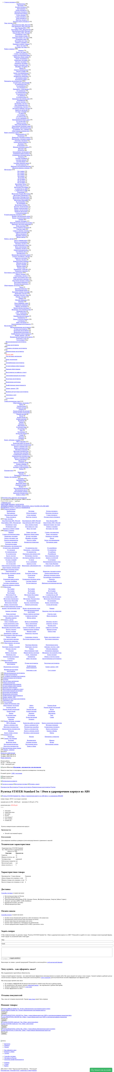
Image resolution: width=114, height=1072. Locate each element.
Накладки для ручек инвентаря (21, 224)
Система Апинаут (21, 160)
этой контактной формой (54, 962)
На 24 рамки (21, 182)
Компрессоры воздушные (21, 316)
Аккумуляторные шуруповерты (21, 324)
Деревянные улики (21, 34)
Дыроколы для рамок (21, 63)
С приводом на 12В (21, 189)
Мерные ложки (21, 266)
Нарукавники (21, 8)
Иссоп (21, 416)
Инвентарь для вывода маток (21, 137)
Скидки (6, 1053)
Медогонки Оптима (21, 205)
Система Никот (21, 161)
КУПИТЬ (4, 1013)
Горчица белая (21, 406)
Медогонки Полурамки (21, 187)
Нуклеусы (21, 150)
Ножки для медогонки (21, 210)
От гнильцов (21, 87)
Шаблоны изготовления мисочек (21, 166)
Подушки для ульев (21, 47)
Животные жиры (21, 483)
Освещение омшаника (21, 305)
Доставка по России (10, 1058)
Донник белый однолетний (21, 412)
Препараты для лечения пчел (13, 81)
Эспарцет (21, 438)
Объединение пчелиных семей (21, 126)
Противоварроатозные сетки (21, 119)
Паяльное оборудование (13, 369)
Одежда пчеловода (10, 2)
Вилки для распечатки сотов (21, 218)
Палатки (21, 301)
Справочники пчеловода (20, 454)
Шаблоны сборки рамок (21, 57)
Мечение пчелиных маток (21, 147)
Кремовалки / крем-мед (21, 269)
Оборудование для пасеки (12, 285)
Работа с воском (20, 274)
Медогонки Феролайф (21, 200)
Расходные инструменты (21, 330)
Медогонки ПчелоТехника (21, 198)
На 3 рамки (20, 173)
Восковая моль (20, 480)
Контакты (7, 1044)
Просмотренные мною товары (12, 748)
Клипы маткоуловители (21, 142)
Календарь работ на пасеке (21, 443)
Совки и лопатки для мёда (21, 230)
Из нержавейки (20, 202)
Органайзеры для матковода (21, 152)
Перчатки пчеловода (21, 12)
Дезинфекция (21, 100)
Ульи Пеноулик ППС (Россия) (21, 24)
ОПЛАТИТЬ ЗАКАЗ (28, 506)
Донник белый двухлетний (21, 411)
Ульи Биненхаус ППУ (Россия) (21, 26)
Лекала (21, 68)
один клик (28, 987)
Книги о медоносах (21, 459)
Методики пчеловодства (20, 451)
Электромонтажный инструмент (16, 375)
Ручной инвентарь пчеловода (13, 214)
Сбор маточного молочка (21, 279)
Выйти (6, 1066)
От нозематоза (21, 90)
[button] (101, 1070)
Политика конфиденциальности (14, 1059)
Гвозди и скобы (21, 71)
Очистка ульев (20, 229)
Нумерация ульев (21, 39)
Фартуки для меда (21, 20)
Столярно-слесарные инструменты (16, 348)
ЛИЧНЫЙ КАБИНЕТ (7, 506)
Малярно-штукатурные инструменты (21, 337)
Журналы (21, 461)
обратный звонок (33, 985)
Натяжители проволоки (21, 76)
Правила (7, 1045)
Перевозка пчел (21, 311)
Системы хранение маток (21, 163)
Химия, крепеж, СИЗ (21, 335)
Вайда (21, 404)
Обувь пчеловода (21, 10)
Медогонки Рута (21, 185)
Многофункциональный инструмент (21, 222)
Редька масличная (21, 433)
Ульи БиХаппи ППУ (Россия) (21, 31)
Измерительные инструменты (15, 351)
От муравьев (21, 115)
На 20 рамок (21, 181)
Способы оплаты (6, 915)
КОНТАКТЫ (20, 504)
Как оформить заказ (10, 1050)
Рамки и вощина (9, 49)
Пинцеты (21, 156)
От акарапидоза (21, 94)
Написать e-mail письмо (8, 753)
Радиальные (21, 192)
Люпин (21, 422)
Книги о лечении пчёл (21, 446)
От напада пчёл (21, 116)
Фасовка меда (21, 253)
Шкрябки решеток (21, 235)
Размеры (6, 1062)
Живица (20, 482)
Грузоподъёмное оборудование (15, 366)
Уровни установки (21, 42)
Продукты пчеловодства (20, 493)
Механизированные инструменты (20, 327)
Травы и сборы (20, 494)
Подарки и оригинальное (21, 467)
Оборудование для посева (21, 403)
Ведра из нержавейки (20, 242)
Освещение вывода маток (21, 153)
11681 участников (16, 773)
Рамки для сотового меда (20, 277)
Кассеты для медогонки (21, 206)
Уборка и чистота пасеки (20, 319)
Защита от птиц (21, 123)
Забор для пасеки (21, 322)
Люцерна (21, 424)
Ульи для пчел (8, 23)
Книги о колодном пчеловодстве (21, 445)
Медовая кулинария (21, 449)
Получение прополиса (21, 282)
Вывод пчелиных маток (11, 132)
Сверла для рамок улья (21, 65)
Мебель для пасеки (21, 306)
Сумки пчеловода (20, 16)
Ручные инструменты (20, 329)
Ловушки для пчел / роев (21, 295)
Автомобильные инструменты (15, 362)
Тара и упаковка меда (20, 240)
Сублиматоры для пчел (21, 107)
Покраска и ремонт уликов (21, 44)
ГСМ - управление (21, 313)
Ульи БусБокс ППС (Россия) (21, 33)
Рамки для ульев (21, 52)
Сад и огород (21, 340)
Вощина (20, 50)
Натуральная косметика (21, 488)
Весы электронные (21, 247)
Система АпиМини (21, 158)
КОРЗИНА (18, 506)
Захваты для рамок (21, 221)
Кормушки (21, 472)
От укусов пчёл (21, 121)
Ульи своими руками (21, 36)
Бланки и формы (21, 464)
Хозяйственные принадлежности (21, 333)
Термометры (21, 317)
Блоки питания (21, 314)
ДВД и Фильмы (21, 441)
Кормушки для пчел (21, 293)
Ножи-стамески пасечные (21, 227)
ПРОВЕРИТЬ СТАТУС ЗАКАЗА (11, 507)
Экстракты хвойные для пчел (21, 108)
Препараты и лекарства (21, 475)
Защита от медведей (21, 110)
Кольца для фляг (21, 264)
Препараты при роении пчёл (21, 99)
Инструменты (8, 325)
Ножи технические (11, 359)
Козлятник (21, 420)
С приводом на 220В (21, 190)
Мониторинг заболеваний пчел (21, 127)
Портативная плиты (21, 290)
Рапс (21, 430)
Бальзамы (21, 478)
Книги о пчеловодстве (21, 457)
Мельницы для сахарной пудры (21, 309)
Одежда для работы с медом (20, 256)
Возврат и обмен (9, 1051)
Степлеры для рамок (21, 74)
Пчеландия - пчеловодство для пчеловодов (27, 767)
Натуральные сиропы (20, 491)
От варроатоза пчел (21, 84)
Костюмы (20, 5)
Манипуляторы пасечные (21, 308)
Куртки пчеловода (20, 7)
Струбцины (21, 321)
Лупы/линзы (21, 145)
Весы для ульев (21, 45)
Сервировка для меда (20, 276)
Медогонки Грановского (20, 195)
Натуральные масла (21, 490)
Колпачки (21, 144)
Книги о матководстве (21, 448)
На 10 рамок (21, 179)
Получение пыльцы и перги (20, 280)
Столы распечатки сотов (20, 245)
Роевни (21, 298)
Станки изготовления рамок (21, 55)
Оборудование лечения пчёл (20, 131)
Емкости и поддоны (21, 258)
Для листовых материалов (14, 356)
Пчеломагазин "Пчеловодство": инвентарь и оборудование (19, 1070)
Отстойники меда (21, 251)
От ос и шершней (21, 118)
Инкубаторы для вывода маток (21, 139)
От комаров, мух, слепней (21, 129)
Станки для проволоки (21, 53)
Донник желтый (21, 414)
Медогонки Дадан (20, 184)
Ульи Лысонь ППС (20, 28)
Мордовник (21, 425)
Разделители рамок (21, 79)
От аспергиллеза (21, 97)
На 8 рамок (21, 177)
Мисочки (21, 148)
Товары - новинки (8, 749)
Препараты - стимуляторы (21, 89)
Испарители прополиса (21, 284)
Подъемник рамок (21, 78)
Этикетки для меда (21, 248)
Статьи (6, 1064)
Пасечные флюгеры (21, 288)
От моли (21, 113)
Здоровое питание (20, 485)
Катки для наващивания (21, 73)
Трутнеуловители (21, 164)
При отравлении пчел (21, 105)
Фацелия (21, 436)
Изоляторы (21, 136)
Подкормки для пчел (21, 103)
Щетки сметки (20, 237)
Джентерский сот (21, 134)
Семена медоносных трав (12, 401)
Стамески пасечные (21, 232)
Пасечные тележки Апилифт (21, 292)
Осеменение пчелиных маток (21, 155)
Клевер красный (21, 419)
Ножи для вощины (21, 58)
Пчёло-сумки (21, 267)
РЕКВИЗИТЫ (25, 507)
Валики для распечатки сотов (21, 216)
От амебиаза (21, 95)
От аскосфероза (21, 86)
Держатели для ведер (21, 271)
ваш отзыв (32, 999)
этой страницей (45, 977)
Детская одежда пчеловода (21, 21)
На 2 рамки (20, 171)
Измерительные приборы (21, 261)
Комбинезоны (21, 4)
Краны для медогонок (21, 208)
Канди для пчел (21, 102)
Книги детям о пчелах (21, 465)
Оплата (6, 1047)
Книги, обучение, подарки (12, 440)
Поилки (21, 473)
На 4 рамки (20, 174)
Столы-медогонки (21, 213)
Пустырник (21, 428)
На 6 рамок (21, 176)
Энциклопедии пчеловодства (21, 456)
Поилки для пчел (21, 296)
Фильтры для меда (20, 243)
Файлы (21, 469)
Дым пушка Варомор (21, 124)
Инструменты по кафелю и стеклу (16, 372)
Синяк (21, 435)
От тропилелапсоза (21, 92)
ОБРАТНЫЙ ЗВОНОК (8, 504)
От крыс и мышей (20, 111)
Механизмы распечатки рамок (21, 255)
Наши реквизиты (6, 758)
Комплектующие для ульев (20, 37)
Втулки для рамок (20, 61)
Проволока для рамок (20, 60)
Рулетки (5, 679)
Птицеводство (8, 470)
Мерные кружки (21, 263)
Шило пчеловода (21, 234)
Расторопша (21, 432)
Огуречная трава (21, 427)
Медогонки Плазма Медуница (21, 193)
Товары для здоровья (10, 477)
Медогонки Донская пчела (21, 197)
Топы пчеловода (21, 18)
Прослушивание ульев (21, 303)
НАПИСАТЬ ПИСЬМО (42, 506)
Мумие (21, 486)
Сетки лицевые (21, 15)
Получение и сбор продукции (13, 272)
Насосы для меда (21, 259)
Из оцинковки (21, 203)
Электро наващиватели (21, 70)
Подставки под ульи (21, 41)
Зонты (21, 287)
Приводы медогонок (21, 211)
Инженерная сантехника (21, 332)
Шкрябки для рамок (21, 66)
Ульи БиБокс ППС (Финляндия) (21, 29)
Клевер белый (21, 417)
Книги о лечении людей (21, 462)
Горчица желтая (21, 408)
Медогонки (7, 169)
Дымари (20, 219)
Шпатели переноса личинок (20, 168)
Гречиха (21, 409)
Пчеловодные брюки (21, 13)
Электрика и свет (21, 338)
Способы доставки (7, 893)
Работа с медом (9, 239)
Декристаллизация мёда (21, 250)
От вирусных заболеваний (21, 82)
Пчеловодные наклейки (21, 453)
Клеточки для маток (21, 140)
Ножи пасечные (21, 226)
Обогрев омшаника (21, 300)
